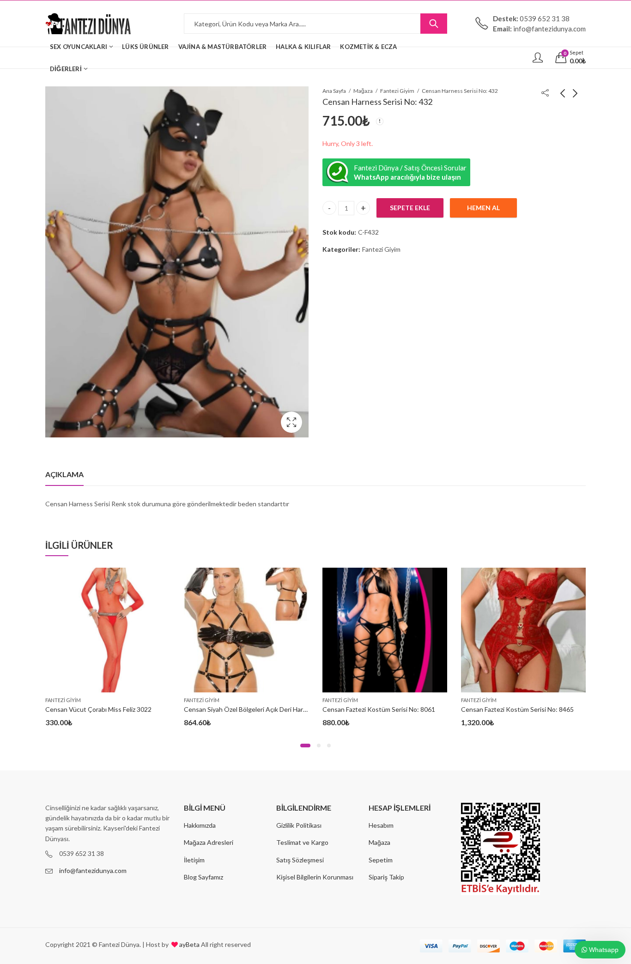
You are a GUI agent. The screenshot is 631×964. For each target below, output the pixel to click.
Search (433, 23)
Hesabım (381, 825)
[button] (305, 745)
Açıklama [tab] (64, 474)
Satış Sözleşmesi (300, 860)
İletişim (194, 860)
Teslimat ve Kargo (302, 842)
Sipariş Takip (386, 877)
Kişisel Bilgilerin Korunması (314, 877)
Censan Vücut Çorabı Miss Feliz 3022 (98, 709)
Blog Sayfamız (203, 877)
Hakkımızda (200, 825)
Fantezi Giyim (397, 90)
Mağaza (363, 90)
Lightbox (291, 422)
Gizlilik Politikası (299, 825)
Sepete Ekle (410, 208)
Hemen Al (483, 208)
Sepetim (381, 860)
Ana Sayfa (334, 90)
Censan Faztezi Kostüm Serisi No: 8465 (517, 709)
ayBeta (189, 944)
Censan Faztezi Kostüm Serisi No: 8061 (378, 709)
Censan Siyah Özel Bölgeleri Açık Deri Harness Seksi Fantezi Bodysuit (283, 709)
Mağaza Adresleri (208, 842)
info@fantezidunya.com (93, 870)
